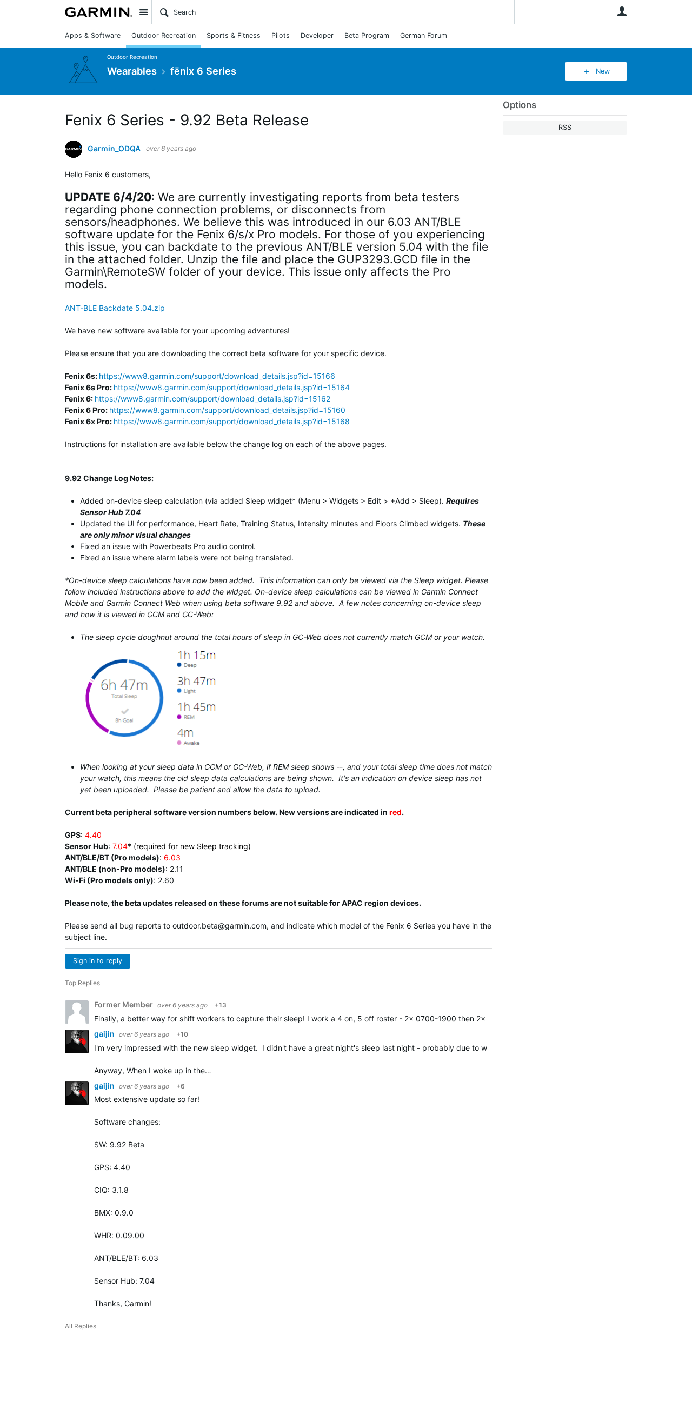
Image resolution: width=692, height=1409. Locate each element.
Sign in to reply (97, 961)
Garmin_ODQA (114, 148)
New (603, 71)
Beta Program (366, 35)
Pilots (280, 35)
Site (143, 12)
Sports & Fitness (234, 35)
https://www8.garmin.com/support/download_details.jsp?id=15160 (227, 410)
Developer (317, 35)
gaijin (105, 1033)
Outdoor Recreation (163, 35)
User (621, 11)
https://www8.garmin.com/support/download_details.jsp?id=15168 (232, 421)
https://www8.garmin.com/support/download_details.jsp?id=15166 (217, 375)
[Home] (98, 12)
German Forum (423, 35)
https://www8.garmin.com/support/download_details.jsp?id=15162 (212, 398)
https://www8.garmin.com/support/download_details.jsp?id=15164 (232, 387)
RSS (564, 127)
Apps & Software (93, 35)
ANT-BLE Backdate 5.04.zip (115, 307)
